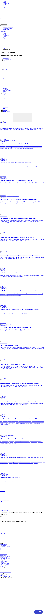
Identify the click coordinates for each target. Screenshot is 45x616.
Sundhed (4, 78)
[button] (3, 25)
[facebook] (11, 596)
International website (4, 561)
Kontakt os (2, 559)
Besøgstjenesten (3, 562)
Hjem (4, 48)
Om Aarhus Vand (3, 544)
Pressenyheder (5, 96)
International (5, 93)
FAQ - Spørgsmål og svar (5, 558)
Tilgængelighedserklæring (5, 576)
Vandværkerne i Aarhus (4, 563)
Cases (4, 108)
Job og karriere (3, 545)
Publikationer (5, 109)
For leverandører (3, 565)
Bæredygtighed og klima (7, 21)
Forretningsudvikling (7, 90)
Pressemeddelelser (3, 549)
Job (3, 5)
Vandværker (5, 107)
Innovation (5, 88)
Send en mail (3, 533)
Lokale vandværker (4, 566)
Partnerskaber (5, 89)
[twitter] (11, 605)
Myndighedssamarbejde (7, 111)
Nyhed (4, 95)
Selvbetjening (5, 7)
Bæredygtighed (5, 58)
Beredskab (5, 2)
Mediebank (2, 550)
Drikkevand (5, 60)
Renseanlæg (5, 69)
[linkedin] (11, 587)
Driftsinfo (4, 1)
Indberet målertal (3, 554)
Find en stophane (3, 557)
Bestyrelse (5, 97)
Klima (4, 79)
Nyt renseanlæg (6, 3)
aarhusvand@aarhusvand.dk (5, 572)
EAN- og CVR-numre (4, 564)
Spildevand (5, 91)
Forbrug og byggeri (6, 22)
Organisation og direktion (5, 546)
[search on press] (22, 117)
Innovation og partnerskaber (8, 20)
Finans (4, 92)
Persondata (2, 575)
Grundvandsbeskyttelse (7, 59)
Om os (4, 6)
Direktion (4, 94)
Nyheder (4, 4)
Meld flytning (3, 555)
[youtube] (11, 614)
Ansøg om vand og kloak (5, 556)
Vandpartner (5, 110)
